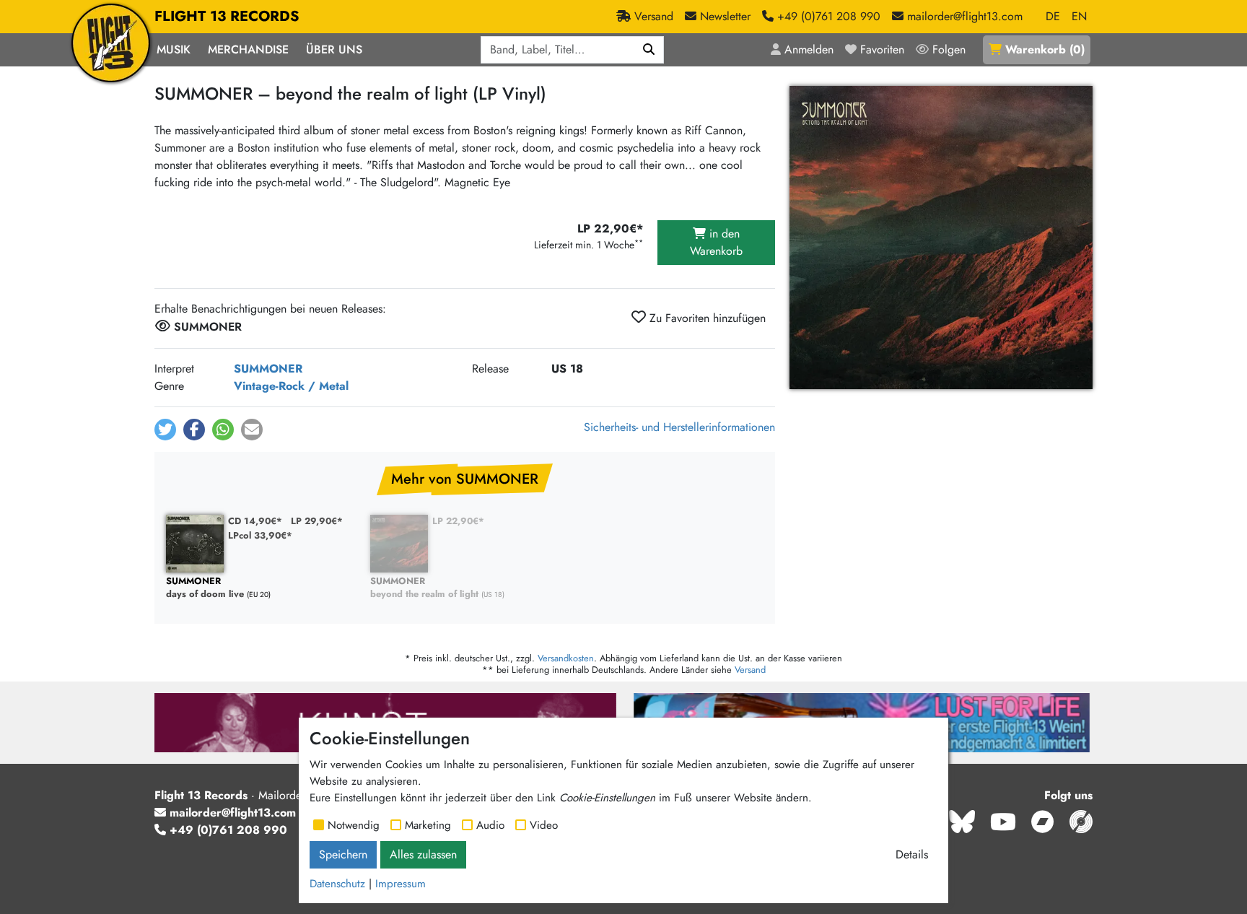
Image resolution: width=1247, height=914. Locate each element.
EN (1079, 16)
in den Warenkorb (716, 242)
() (1045, 49)
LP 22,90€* (458, 521)
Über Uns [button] (334, 49)
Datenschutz (337, 884)
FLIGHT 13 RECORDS (226, 16)
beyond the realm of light (424, 588)
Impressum (400, 884)
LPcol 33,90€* (260, 535)
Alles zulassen (423, 854)
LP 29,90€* (317, 521)
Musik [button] (174, 49)
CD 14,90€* (255, 521)
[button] (165, 429)
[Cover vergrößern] (941, 237)
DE (1053, 16)
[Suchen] (649, 50)
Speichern (343, 854)
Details (912, 854)
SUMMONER (268, 368)
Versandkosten (566, 658)
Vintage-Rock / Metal (291, 386)
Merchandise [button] (248, 49)
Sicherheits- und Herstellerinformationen (679, 427)
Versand (750, 669)
